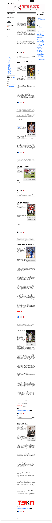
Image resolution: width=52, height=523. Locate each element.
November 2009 (9, 71)
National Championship (19, 517)
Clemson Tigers (18, 110)
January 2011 (9, 57)
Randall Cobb (29, 324)
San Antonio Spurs (39, 53)
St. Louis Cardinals (41, 54)
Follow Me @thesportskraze (10, 13)
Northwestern (23, 324)
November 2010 (9, 59)
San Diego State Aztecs (21, 198)
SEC (33, 324)
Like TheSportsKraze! (40, 14)
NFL (22, 417)
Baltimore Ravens (40, 30)
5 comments (26, 63)
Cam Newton (28, 158)
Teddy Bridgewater (24, 115)
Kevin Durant (40, 39)
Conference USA (18, 238)
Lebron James (30, 160)
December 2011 (9, 46)
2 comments (26, 424)
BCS (21, 237)
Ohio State (23, 517)
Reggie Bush (30, 113)
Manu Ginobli (33, 160)
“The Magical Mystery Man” (22, 423)
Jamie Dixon (28, 516)
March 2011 (9, 55)
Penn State (25, 517)
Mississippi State (27, 323)
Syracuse (21, 325)
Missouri (30, 323)
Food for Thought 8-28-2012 (22, 14)
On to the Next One (19, 127)
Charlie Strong (24, 109)
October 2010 (9, 60)
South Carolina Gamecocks (29, 114)
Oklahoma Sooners (18, 240)
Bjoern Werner (24, 108)
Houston (26, 516)
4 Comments (33, 417)
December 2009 (9, 70)
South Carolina (18, 325)
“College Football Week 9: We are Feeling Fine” (25, 244)
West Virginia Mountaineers (21, 116)
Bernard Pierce (25, 195)
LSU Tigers (24, 239)
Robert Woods (33, 113)
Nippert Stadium (20, 324)
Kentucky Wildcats (26, 160)
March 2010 (9, 67)
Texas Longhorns (28, 115)
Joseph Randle (32, 238)
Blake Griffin (19, 158)
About (11, 3)
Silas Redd (25, 114)
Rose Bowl (18, 114)
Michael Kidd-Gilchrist (27, 161)
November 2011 (9, 47)
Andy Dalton (19, 195)
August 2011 (9, 50)
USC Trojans (31, 115)
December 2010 (9, 58)
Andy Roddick (19, 237)
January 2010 (9, 69)
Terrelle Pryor (32, 517)
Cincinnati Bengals (32, 158)
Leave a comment (33, 56)
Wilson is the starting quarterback (27, 39)
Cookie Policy (13, 521)
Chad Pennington (20, 196)
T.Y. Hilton (25, 198)
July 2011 (9, 51)
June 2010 (9, 64)
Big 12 (18, 108)
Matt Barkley (27, 239)
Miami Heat (23, 161)
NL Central (38, 49)
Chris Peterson (28, 109)
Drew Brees (27, 159)
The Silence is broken (40, 68)
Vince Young (18, 420)
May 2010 (9, 65)
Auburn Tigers (22, 195)
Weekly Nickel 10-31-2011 (40, 66)
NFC (40, 48)
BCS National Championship (25, 418)
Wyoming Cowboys (25, 199)
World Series (42, 56)
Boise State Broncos (28, 108)
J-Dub (10, 86)
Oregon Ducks (25, 113)
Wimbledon (40, 56)
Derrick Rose (39, 36)
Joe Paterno (31, 196)
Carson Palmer (26, 57)
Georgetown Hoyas (18, 160)
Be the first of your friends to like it (26, 314)
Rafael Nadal (39, 52)
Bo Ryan (22, 158)
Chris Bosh (42, 33)
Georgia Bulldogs (23, 111)
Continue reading (33, 48)
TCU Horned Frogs (20, 115)
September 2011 (9, 49)
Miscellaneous (20, 56)
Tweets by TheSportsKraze (9, 14)
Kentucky (19, 323)
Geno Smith (20, 111)
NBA (43, 44)
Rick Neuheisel (32, 240)
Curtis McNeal (21, 110)
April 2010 (9, 66)
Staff (13, 3)
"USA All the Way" (39, 67)
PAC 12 (28, 113)
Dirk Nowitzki (23, 159)
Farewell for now (13, 84)
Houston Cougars (29, 238)
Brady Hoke (32, 108)
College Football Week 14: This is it (23, 202)
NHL (43, 48)
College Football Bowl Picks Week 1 (23, 166)
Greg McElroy (19, 516)
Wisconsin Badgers (26, 116)
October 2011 (9, 48)
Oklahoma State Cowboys (21, 113)
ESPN (43, 37)
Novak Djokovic (41, 49)
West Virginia (23, 325)
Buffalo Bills (23, 57)
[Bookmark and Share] (9, 26)
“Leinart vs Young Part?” (21, 328)
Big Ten (22, 108)
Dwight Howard (38, 37)
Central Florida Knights (20, 109)
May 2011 (9, 53)
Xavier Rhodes (29, 116)
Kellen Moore (29, 111)
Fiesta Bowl (32, 159)
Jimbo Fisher (26, 111)
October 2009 (9, 72)
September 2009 (9, 73)
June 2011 (9, 52)
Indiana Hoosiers (22, 160)
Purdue (27, 517)
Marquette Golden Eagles (19, 161)
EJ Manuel (31, 110)
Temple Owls (32, 198)
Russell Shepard (20, 114)
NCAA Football (20, 194)
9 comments (27, 167)
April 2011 (9, 54)
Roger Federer (42, 52)
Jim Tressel (31, 516)
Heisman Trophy (25, 238)
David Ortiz (29, 57)
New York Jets (42, 46)
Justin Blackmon (18, 239)
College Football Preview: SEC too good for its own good (25, 62)
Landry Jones (32, 111)
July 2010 (9, 63)
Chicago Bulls (39, 33)
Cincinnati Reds (39, 35)
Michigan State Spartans (32, 161)
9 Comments (33, 194)
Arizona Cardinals (20, 418)
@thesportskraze (40, 27)
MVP (41, 44)
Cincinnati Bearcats (32, 109)
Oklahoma (26, 324)
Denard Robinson (25, 110)
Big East (20, 108)
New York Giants (39, 46)
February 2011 (9, 56)
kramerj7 (24, 63)
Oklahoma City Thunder (39, 50)
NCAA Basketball (39, 45)
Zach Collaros (30, 325)
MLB (40, 44)
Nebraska (17, 324)
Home (8, 3)
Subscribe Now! (9, 16)
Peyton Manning (40, 51)
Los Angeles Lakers (40, 41)
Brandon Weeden (25, 158)
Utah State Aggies (20, 199)
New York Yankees (40, 48)
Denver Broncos (20, 159)
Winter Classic (18, 163)
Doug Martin (28, 110)
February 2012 (9, 44)
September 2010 (9, 61)
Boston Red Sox (20, 57)
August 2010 (9, 62)
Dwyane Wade (29, 159)
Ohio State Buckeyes (40, 49)
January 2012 (9, 45)
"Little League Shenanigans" (40, 65)
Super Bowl (40, 55)
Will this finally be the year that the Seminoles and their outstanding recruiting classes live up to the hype (22, 81)
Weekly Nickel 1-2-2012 (21, 119)
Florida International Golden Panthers (26, 196)
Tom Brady (40, 55)
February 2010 (9, 68)
